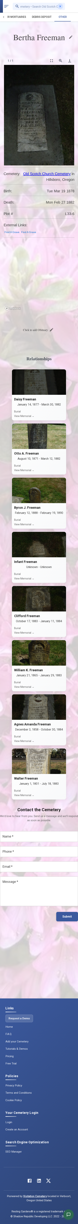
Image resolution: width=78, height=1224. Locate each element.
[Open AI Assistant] (68, 1214)
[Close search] (60, 6)
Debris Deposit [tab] (42, 16)
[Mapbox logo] (13, 308)
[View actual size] (60, 60)
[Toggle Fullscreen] (51, 60)
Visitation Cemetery (35, 1196)
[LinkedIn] (39, 1181)
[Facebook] (29, 1181)
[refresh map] (7, 248)
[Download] (69, 60)
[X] (48, 1181)
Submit (67, 916)
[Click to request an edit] (70, 37)
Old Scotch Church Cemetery (47, 174)
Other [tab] (63, 16)
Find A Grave (12, 232)
